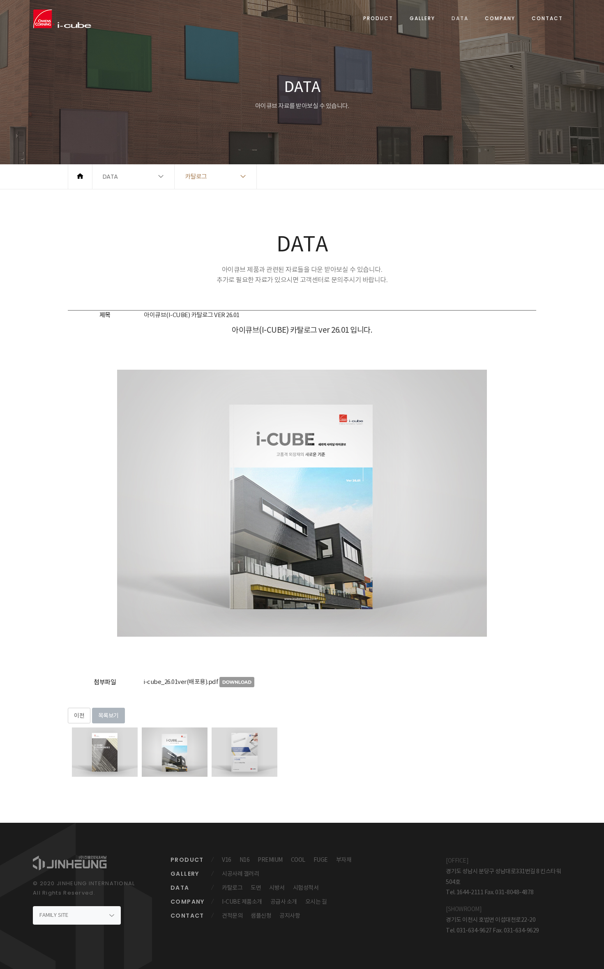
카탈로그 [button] (196, 176)
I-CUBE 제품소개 (242, 901)
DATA (460, 18)
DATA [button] (110, 176)
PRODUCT (378, 18)
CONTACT (547, 18)
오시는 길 (316, 901)
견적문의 (232, 915)
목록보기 (108, 715)
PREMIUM (270, 859)
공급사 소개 (283, 901)
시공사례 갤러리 (240, 873)
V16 (226, 859)
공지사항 (289, 915)
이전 (79, 715)
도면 (256, 887)
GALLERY (422, 18)
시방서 (277, 887)
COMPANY (500, 18)
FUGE (321, 859)
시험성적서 (306, 887)
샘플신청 (261, 915)
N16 (245, 859)
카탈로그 (232, 887)
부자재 (344, 859)
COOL (298, 859)
